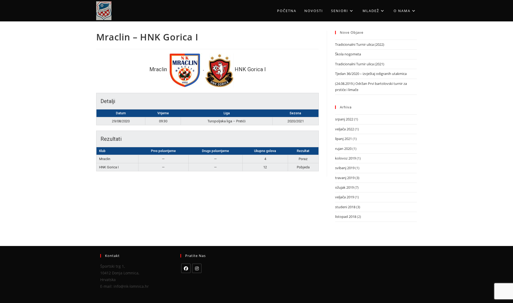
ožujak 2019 (344, 187)
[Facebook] (186, 268)
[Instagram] (196, 268)
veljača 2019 (344, 197)
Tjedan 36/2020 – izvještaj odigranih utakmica (371, 73)
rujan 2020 (343, 148)
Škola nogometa (348, 54)
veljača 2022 (344, 129)
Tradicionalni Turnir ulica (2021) (359, 64)
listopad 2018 (345, 216)
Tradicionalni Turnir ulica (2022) (359, 44)
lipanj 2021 (343, 138)
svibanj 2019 (345, 167)
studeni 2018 (345, 206)
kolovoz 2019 (345, 158)
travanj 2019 (345, 177)
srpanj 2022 (344, 119)
